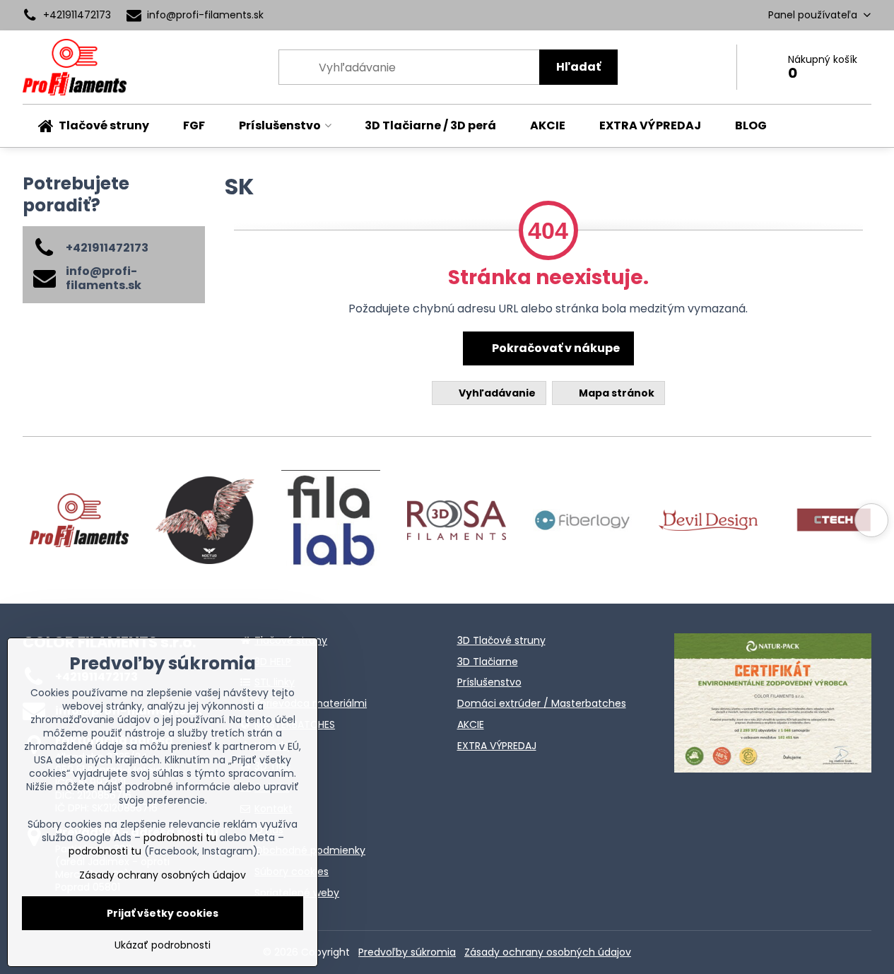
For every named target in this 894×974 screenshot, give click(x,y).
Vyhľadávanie (496, 393)
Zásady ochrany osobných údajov (547, 952)
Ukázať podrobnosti (162, 945)
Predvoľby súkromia (407, 952)
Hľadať (578, 67)
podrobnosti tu (179, 838)
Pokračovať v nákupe (555, 348)
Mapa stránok (615, 393)
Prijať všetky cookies (162, 913)
